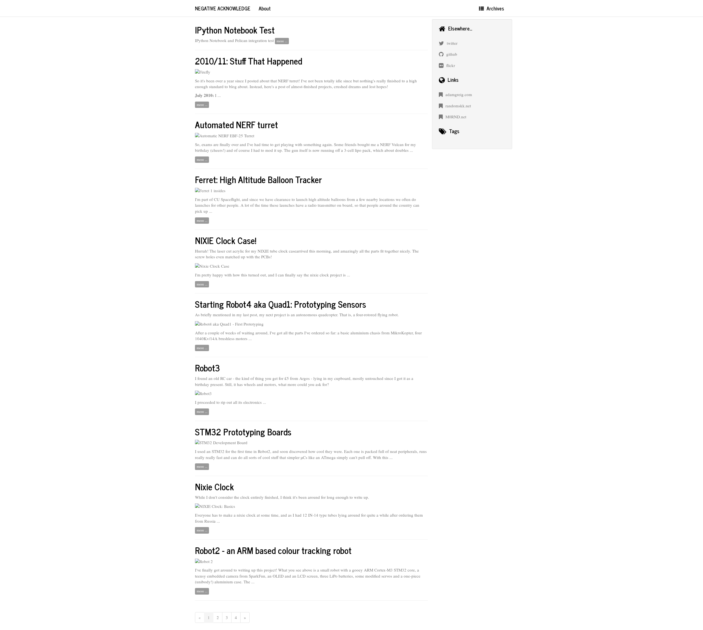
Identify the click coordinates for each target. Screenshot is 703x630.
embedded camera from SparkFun (236, 576)
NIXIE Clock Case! (225, 240)
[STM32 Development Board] (221, 442)
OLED (278, 576)
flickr (450, 65)
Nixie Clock (214, 486)
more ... (282, 40)
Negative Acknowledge (222, 8)
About (265, 8)
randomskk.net (458, 105)
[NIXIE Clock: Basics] (215, 505)
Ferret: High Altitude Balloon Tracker (258, 179)
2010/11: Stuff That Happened (248, 61)
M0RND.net (455, 116)
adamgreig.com (458, 94)
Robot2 (264, 451)
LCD (301, 576)
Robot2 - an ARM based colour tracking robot (273, 550)
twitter (452, 43)
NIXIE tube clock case (277, 251)
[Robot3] (203, 393)
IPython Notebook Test (235, 30)
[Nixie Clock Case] (212, 265)
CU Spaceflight (227, 199)
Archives (495, 8)
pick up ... (203, 211)
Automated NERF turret (236, 124)
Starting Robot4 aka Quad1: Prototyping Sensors (280, 304)
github (451, 54)
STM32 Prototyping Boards (243, 431)
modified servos (378, 576)
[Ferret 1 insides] (210, 190)
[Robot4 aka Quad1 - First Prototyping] (229, 323)
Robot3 (207, 367)
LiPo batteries (341, 576)
